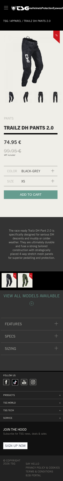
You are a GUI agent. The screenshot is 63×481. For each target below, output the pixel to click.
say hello (32, 463)
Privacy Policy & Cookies (43, 467)
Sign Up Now (15, 446)
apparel (15, 20)
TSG (5, 20)
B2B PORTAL (33, 475)
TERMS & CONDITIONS (39, 471)
